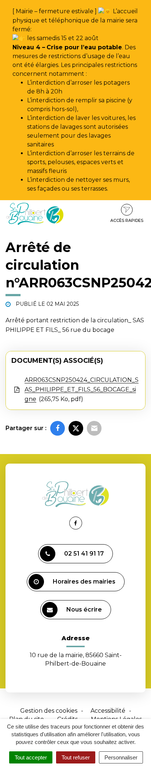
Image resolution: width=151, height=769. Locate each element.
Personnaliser (120, 757)
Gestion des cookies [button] (48, 710)
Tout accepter (31, 757)
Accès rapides (126, 220)
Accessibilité (108, 710)
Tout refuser (76, 757)
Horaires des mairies (84, 581)
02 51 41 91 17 (84, 553)
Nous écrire (84, 609)
